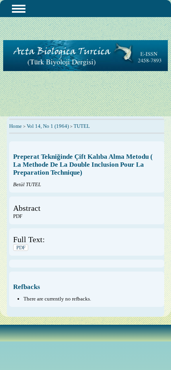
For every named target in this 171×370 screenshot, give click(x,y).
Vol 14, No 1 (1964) (48, 126)
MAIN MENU (18, 9)
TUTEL (82, 126)
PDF (20, 248)
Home (15, 126)
